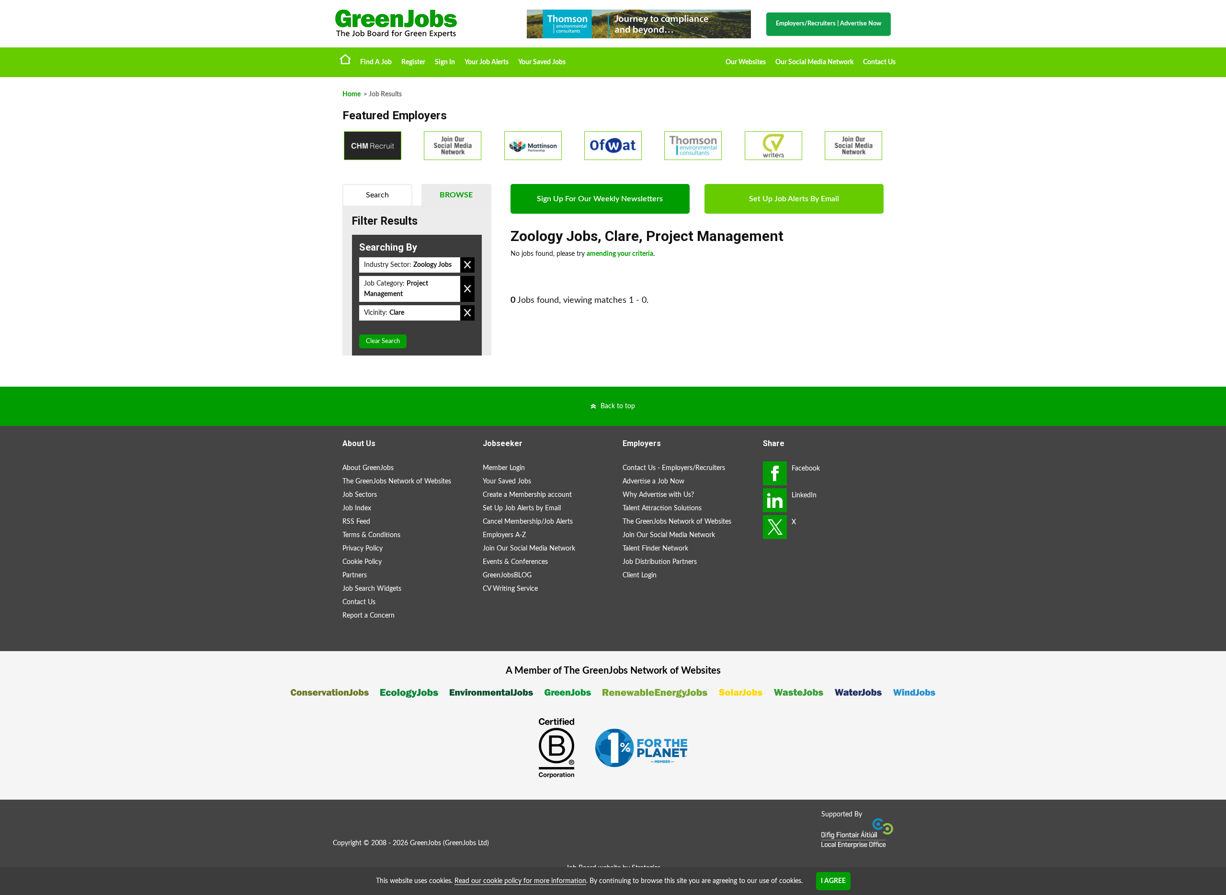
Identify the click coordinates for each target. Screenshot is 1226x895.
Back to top (618, 406)
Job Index (356, 508)
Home (345, 59)
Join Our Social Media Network (529, 548)
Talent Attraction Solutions (662, 508)
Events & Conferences (515, 562)
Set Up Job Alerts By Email (794, 199)
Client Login (640, 575)
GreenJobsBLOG (507, 575)
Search (377, 195)
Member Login (504, 468)
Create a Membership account (527, 495)
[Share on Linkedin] (775, 500)
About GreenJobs (368, 468)
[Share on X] (775, 527)
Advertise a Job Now (653, 481)
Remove (467, 265)
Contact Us (879, 62)
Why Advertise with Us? (658, 495)
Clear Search (383, 341)
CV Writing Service (510, 588)
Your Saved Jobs (542, 62)
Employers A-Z (504, 535)
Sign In (445, 62)
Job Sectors (359, 495)
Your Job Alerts (487, 62)
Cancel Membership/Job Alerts (528, 521)
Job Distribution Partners (660, 562)
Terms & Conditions (371, 535)
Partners (354, 575)
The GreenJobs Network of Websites (396, 481)
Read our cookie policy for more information (520, 881)
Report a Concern (368, 615)
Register (413, 62)
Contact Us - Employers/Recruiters (674, 468)
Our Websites (746, 62)
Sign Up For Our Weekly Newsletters (600, 199)
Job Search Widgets (371, 588)
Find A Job (376, 62)
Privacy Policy (362, 548)
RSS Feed (356, 521)
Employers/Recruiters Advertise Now (828, 24)
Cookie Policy (362, 562)
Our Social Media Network (814, 62)
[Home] (421, 24)
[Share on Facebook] (775, 473)
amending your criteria (620, 254)
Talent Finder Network (655, 548)
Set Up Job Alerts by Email (522, 508)
